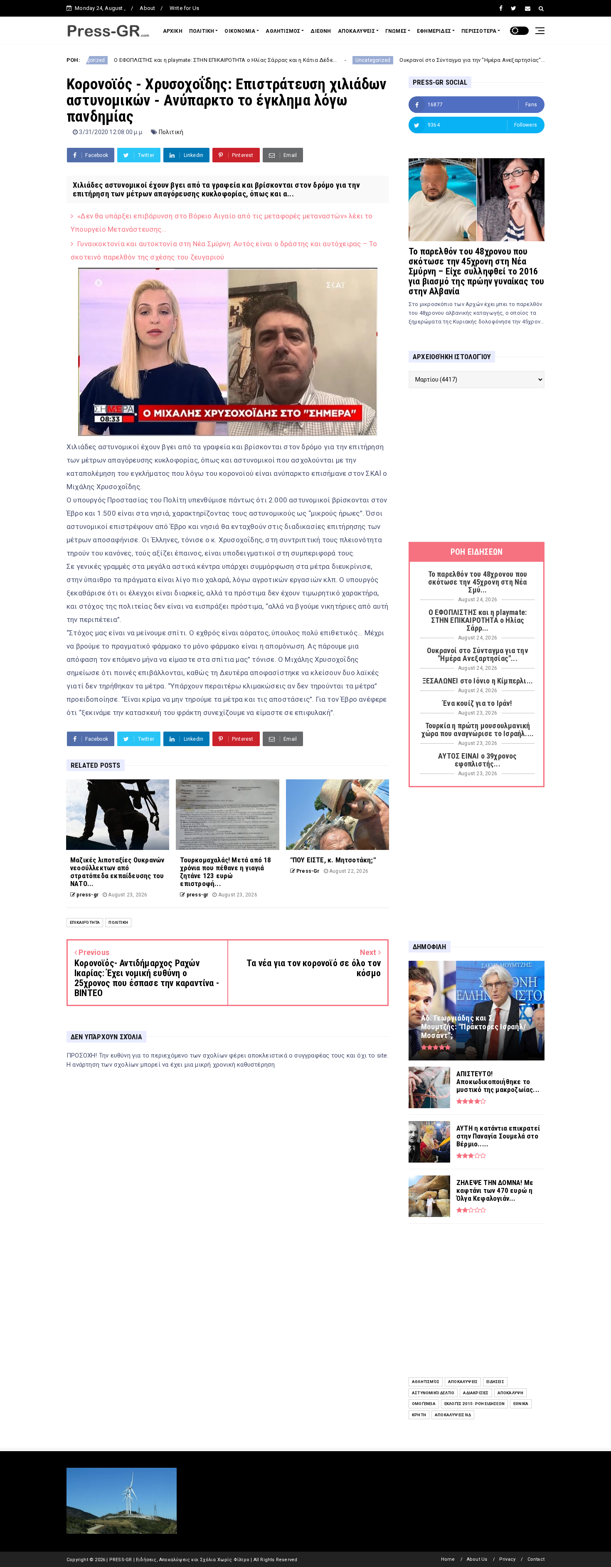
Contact (535, 1559)
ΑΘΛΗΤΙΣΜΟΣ (283, 31)
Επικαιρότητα (85, 922)
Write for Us (184, 8)
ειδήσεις (495, 1381)
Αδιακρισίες (475, 1393)
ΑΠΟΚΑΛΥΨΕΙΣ (356, 31)
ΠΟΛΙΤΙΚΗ (201, 31)
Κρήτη (419, 1415)
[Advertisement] (476, 465)
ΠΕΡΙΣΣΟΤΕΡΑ (478, 31)
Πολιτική (171, 132)
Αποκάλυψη (511, 1393)
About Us (477, 1559)
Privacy (507, 1559)
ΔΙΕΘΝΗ (320, 31)
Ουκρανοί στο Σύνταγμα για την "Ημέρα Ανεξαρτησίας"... (410, 60)
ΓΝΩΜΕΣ (396, 31)
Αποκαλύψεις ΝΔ (453, 1415)
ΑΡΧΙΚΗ (172, 31)
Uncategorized (311, 60)
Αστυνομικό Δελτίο (433, 1393)
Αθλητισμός (425, 1381)
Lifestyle (512, 60)
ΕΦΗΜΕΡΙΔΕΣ (434, 31)
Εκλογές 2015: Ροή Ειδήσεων (474, 1403)
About (147, 8)
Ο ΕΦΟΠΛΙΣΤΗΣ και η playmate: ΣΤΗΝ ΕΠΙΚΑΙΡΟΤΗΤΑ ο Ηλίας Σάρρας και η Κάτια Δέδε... (163, 60)
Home (448, 1559)
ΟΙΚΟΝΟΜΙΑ (239, 31)
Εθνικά (520, 1403)
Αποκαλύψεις (463, 1381)
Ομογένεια (424, 1403)
